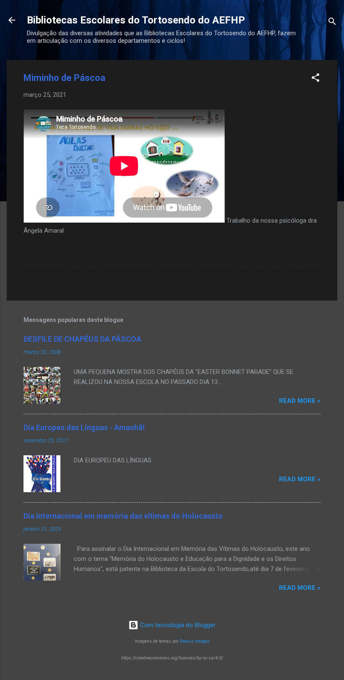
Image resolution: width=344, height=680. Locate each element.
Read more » (300, 401)
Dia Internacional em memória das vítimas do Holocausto (123, 515)
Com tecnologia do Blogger (177, 625)
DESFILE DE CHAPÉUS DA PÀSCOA (82, 339)
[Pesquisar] (332, 23)
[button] (315, 79)
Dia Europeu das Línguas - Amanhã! (84, 427)
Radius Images (195, 641)
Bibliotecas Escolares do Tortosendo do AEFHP (136, 20)
